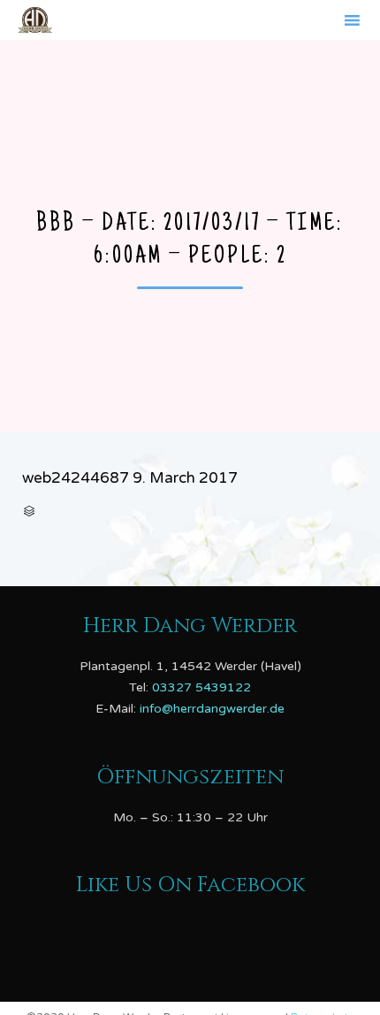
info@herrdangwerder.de (212, 708)
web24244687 (75, 478)
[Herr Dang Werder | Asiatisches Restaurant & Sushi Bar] (35, 20)
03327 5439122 (201, 687)
